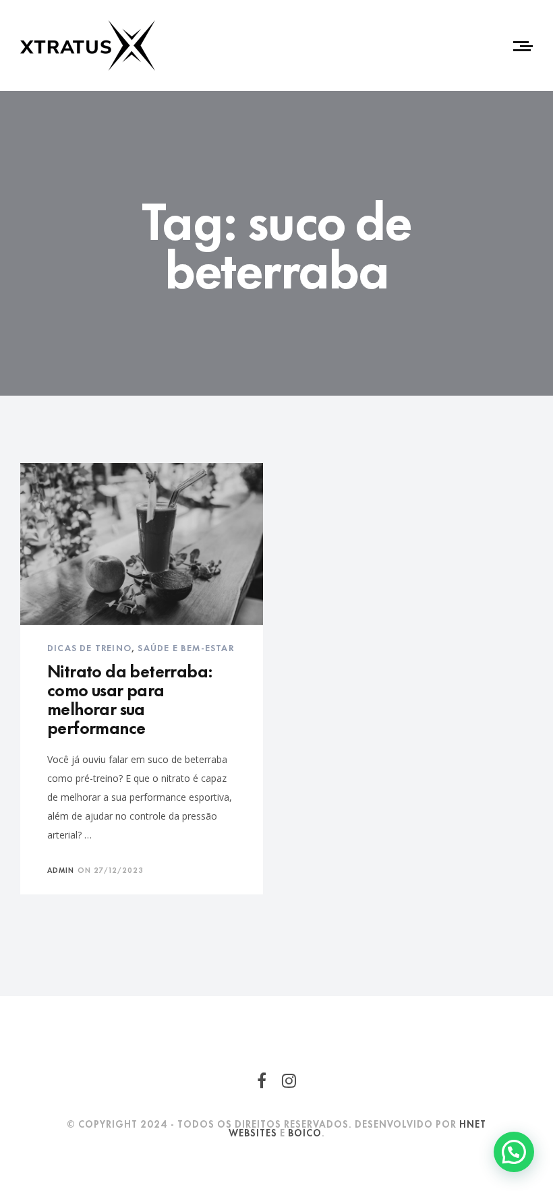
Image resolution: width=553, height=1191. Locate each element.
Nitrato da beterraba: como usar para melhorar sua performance (129, 697)
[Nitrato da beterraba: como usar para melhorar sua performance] (141, 544)
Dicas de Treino (89, 647)
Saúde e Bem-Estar (185, 647)
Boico (305, 1132)
